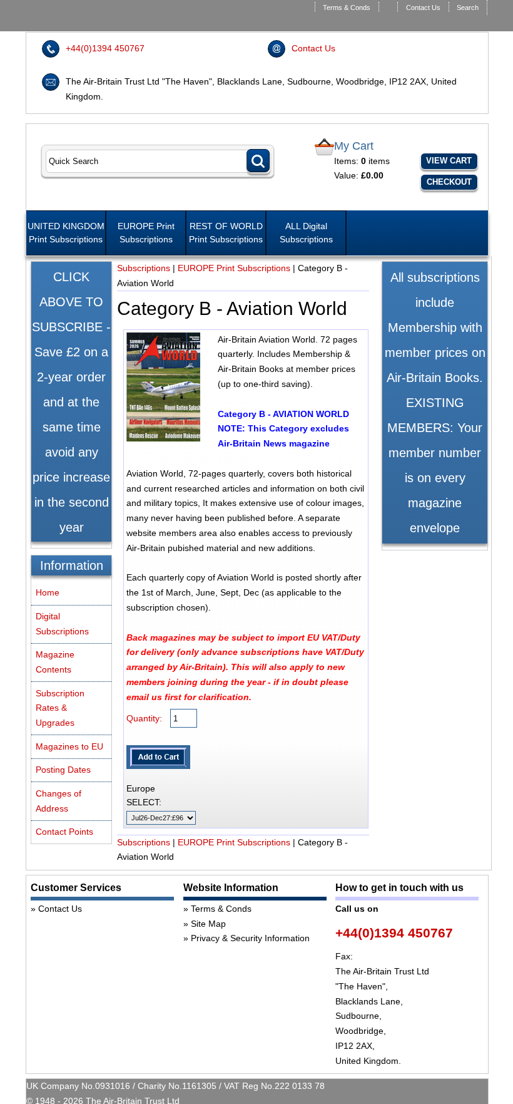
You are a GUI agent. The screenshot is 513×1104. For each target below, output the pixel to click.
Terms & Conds (346, 7)
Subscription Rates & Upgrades (60, 708)
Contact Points (64, 832)
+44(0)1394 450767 (105, 48)
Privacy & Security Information (250, 938)
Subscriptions (143, 268)
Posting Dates (63, 770)
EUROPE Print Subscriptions (146, 232)
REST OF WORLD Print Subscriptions (226, 232)
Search (468, 7)
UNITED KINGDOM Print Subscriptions (66, 232)
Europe (140, 788)
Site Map (208, 924)
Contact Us (423, 7)
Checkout (449, 182)
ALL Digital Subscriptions (306, 232)
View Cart (449, 160)
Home (47, 592)
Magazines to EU (69, 746)
